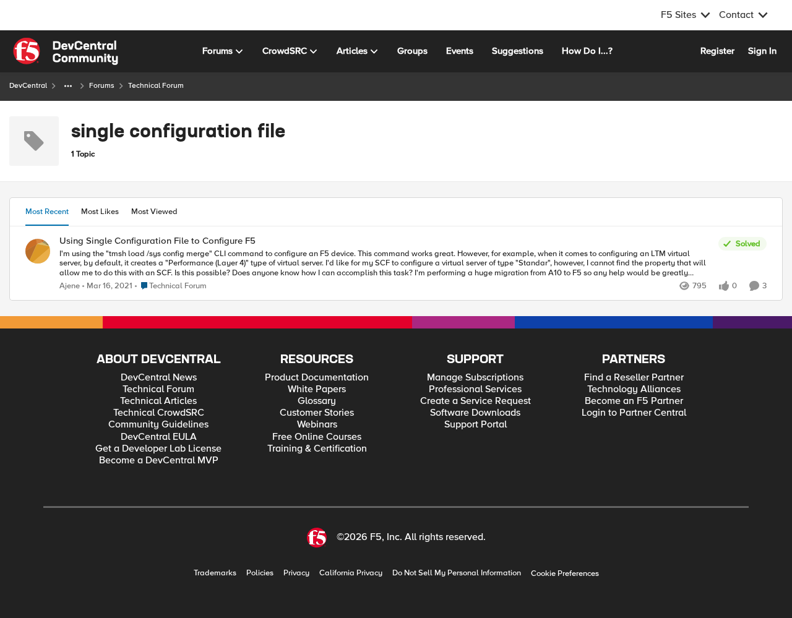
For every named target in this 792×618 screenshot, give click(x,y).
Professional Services (475, 389)
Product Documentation (317, 378)
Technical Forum (158, 389)
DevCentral (28, 85)
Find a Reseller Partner (634, 378)
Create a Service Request (475, 401)
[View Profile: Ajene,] (37, 251)
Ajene (69, 286)
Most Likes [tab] (100, 212)
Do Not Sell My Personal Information (456, 573)
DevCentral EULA (159, 437)
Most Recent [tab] (47, 212)
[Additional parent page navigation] (68, 86)
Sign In (762, 50)
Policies (259, 573)
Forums (101, 85)
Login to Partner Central (634, 413)
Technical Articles (158, 401)
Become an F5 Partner (634, 401)
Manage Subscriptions (475, 378)
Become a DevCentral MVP (158, 460)
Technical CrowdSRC (158, 413)
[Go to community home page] (65, 51)
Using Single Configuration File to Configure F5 (157, 241)
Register (717, 50)
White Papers (317, 389)
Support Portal (475, 425)
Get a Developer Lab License (158, 449)
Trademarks (215, 573)
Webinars (317, 425)
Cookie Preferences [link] (565, 573)
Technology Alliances (634, 389)
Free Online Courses (316, 437)
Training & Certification (317, 449)
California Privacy (350, 573)
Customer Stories (317, 413)
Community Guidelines (158, 425)
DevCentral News (159, 378)
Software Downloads (475, 413)
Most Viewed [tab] (154, 212)
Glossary (317, 401)
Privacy (296, 573)
